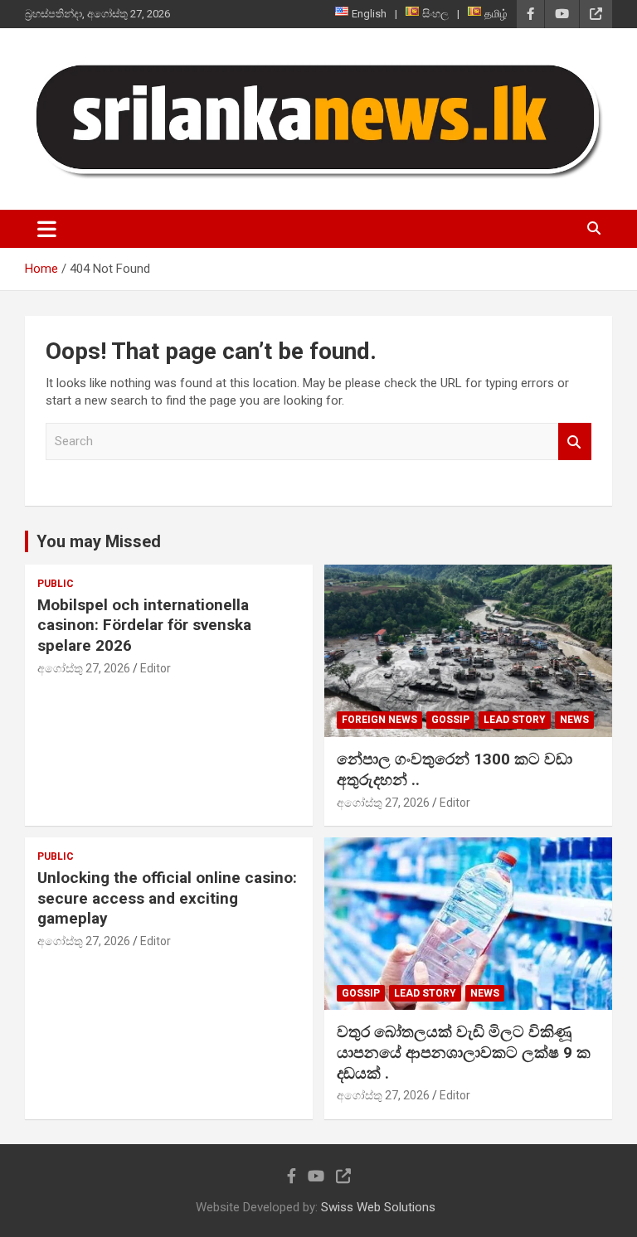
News (574, 719)
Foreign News (379, 719)
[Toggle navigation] (47, 229)
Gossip (450, 719)
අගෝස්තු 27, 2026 (83, 668)
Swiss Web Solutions (378, 1207)
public (55, 583)
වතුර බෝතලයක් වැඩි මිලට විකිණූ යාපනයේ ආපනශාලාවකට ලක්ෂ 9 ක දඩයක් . (464, 1052)
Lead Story (515, 719)
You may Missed (98, 541)
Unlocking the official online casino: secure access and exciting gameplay (167, 898)
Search (574, 441)
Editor (155, 668)
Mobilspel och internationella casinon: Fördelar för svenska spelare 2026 (144, 625)
